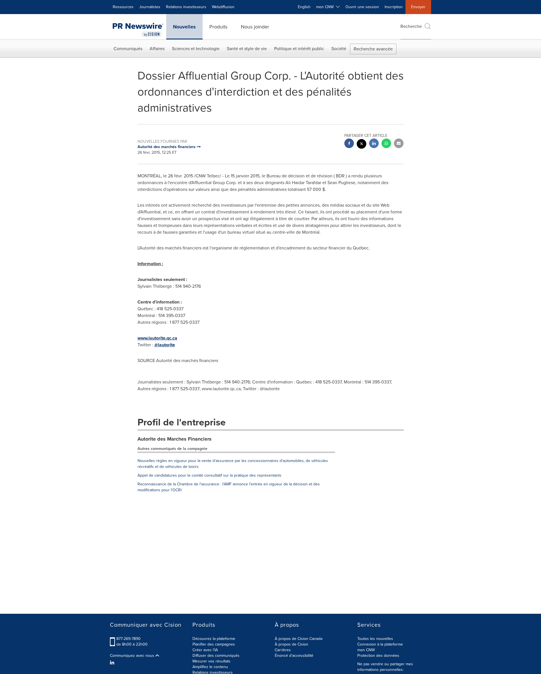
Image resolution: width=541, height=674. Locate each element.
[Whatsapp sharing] (386, 144)
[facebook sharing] (349, 144)
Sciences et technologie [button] (195, 48)
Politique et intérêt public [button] (299, 48)
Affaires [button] (157, 48)
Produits (218, 26)
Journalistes (149, 7)
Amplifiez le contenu (210, 667)
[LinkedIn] (113, 663)
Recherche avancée (373, 49)
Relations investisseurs (186, 7)
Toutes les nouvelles (375, 639)
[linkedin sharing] (374, 144)
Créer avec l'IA (205, 650)
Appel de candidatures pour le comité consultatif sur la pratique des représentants (209, 475)
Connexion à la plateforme (380, 644)
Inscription (394, 7)
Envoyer (418, 7)
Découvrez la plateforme (213, 639)
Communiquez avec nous (132, 656)
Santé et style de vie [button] (247, 48)
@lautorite (164, 345)
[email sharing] (398, 144)
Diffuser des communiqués (216, 656)
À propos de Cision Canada (298, 639)
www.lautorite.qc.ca (157, 338)
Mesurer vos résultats (211, 661)
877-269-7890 (128, 639)
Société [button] (338, 48)
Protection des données (378, 656)
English (304, 7)
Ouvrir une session (362, 7)
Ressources (123, 7)
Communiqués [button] (128, 48)
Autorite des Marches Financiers (175, 439)
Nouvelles (184, 26)
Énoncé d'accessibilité (294, 656)
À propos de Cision (291, 644)
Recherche (411, 26)
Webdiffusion (223, 7)
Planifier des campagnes (213, 644)
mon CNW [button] (326, 7)
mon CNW (366, 650)
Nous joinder (255, 26)
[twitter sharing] (361, 144)
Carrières (283, 650)
